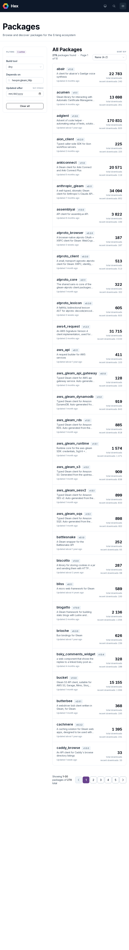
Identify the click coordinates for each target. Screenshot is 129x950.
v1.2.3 (86, 327)
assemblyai (66, 209)
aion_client (65, 139)
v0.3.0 (85, 256)
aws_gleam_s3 (68, 467)
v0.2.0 (80, 139)
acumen (63, 92)
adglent (63, 116)
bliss (60, 584)
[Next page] (123, 780)
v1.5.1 (99, 397)
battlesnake (66, 537)
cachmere (65, 724)
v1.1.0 (70, 69)
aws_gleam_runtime (73, 443)
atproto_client (68, 256)
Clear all (25, 106)
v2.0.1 (78, 701)
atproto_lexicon (69, 303)
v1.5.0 (74, 678)
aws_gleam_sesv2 (71, 490)
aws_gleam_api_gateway (77, 373)
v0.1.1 (89, 186)
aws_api (63, 350)
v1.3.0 (75, 116)
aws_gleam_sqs (69, 514)
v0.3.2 (79, 724)
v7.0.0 (76, 607)
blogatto (63, 607)
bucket (62, 677)
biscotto (63, 560)
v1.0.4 (101, 654)
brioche (63, 631)
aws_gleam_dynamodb (75, 397)
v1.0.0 (81, 209)
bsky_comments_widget (76, 654)
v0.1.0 (103, 373)
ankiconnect (67, 162)
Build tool (11, 61)
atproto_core (67, 280)
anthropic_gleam (70, 186)
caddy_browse (68, 748)
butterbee (64, 701)
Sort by (121, 52)
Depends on (13, 74)
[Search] (114, 6)
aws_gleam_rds (69, 420)
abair (61, 69)
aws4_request (68, 326)
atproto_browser (70, 233)
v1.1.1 (75, 92)
